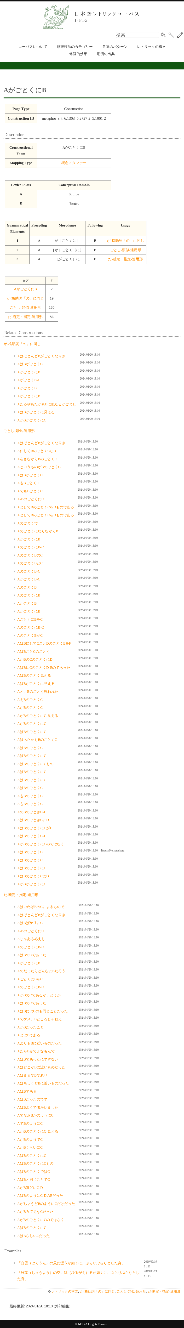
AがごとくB (27, 388)
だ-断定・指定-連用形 (125, 259)
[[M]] (180, 35)
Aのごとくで (27, 523)
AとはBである (28, 1035)
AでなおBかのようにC (35, 1115)
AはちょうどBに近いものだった (43, 1083)
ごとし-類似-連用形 (125, 250)
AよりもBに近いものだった (39, 1043)
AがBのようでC (30, 1139)
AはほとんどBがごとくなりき (41, 356)
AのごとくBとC (30, 563)
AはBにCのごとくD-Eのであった (43, 668)
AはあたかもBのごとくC (37, 740)
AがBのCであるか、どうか (39, 995)
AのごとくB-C (28, 571)
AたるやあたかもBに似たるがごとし (46, 404)
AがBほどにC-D (30, 1188)
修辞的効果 (78, 54)
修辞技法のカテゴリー (75, 47)
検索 (163, 35)
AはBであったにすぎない (37, 1059)
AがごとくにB (25, 289)
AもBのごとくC (30, 796)
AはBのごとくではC (33, 1172)
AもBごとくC (28, 483)
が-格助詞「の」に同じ (125, 241)
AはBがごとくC (30, 364)
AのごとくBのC (30, 555)
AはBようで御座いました (37, 1107)
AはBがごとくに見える (36, 412)
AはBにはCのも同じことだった (42, 1011)
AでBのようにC (30, 1123)
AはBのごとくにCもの (35, 764)
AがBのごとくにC (31, 724)
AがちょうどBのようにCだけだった (46, 1204)
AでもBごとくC (30, 491)
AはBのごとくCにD (33, 876)
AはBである (27, 1091)
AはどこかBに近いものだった (41, 1067)
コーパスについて (32, 47)
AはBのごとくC (30, 748)
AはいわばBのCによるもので (40, 907)
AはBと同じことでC (33, 1179)
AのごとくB (27, 587)
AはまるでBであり (32, 1075)
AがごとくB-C (28, 380)
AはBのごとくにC (31, 732)
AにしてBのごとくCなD (36, 451)
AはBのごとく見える (34, 675)
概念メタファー (73, 163)
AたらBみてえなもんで (36, 1051)
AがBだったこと (30, 1027)
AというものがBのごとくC (39, 467)
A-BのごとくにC (30, 499)
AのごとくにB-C (30, 547)
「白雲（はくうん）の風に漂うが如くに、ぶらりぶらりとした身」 (71, 1263)
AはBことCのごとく (33, 651)
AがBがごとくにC (31, 420)
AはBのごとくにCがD (34, 828)
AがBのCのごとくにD (34, 659)
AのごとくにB (28, 595)
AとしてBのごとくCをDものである (45, 507)
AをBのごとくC (30, 700)
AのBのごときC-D (31, 812)
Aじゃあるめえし (31, 939)
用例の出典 (106, 54)
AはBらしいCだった (33, 1236)
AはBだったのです (32, 1099)
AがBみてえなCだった (35, 1212)
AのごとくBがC (30, 635)
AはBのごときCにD (33, 820)
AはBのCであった (31, 955)
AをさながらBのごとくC (37, 459)
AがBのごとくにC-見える (37, 716)
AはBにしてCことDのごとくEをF (44, 643)
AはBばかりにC (30, 923)
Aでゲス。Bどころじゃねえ (39, 1019)
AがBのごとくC (30, 707)
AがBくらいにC (30, 1147)
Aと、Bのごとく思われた (37, 691)
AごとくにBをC (30, 619)
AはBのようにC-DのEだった (40, 1195)
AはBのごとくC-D (31, 836)
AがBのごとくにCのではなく (40, 844)
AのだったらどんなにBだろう (41, 971)
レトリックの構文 (151, 47)
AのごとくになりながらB (37, 531)
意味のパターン (114, 47)
